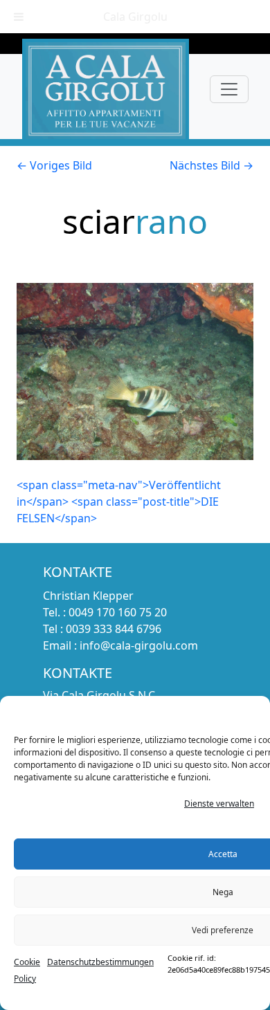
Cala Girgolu (135, 16)
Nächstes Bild (211, 165)
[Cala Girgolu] (106, 89)
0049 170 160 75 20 (118, 612)
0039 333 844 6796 (113, 628)
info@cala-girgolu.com (139, 645)
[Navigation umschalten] (229, 89)
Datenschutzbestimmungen (100, 962)
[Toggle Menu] (18, 16)
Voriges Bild (54, 165)
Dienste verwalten (219, 803)
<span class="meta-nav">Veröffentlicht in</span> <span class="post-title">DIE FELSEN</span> (119, 501)
